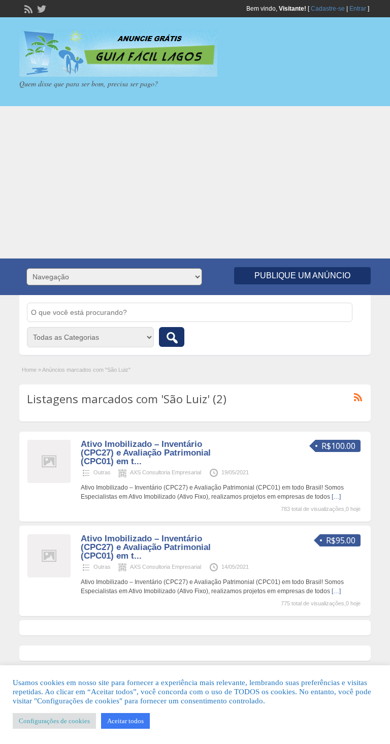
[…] (336, 496)
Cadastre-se (328, 8)
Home (29, 370)
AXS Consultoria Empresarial (165, 472)
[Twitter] (41, 8)
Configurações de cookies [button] (54, 721)
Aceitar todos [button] (125, 721)
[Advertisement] (195, 182)
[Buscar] (171, 337)
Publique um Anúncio (302, 275)
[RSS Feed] (27, 8)
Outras (102, 472)
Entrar (357, 8)
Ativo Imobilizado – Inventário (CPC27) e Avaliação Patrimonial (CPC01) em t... (146, 452)
